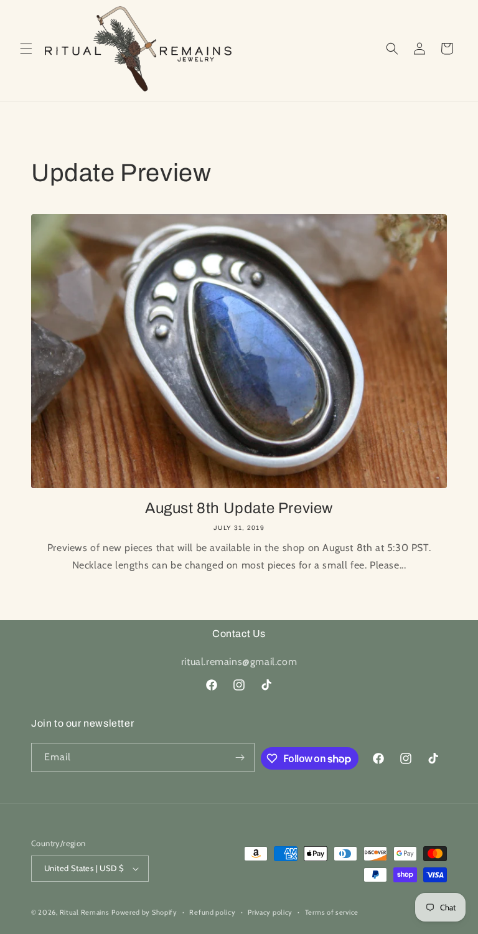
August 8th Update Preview (239, 508)
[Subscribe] (240, 757)
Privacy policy (270, 912)
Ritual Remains (85, 912)
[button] (26, 48)
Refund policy (212, 912)
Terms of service (331, 912)
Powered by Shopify (144, 912)
